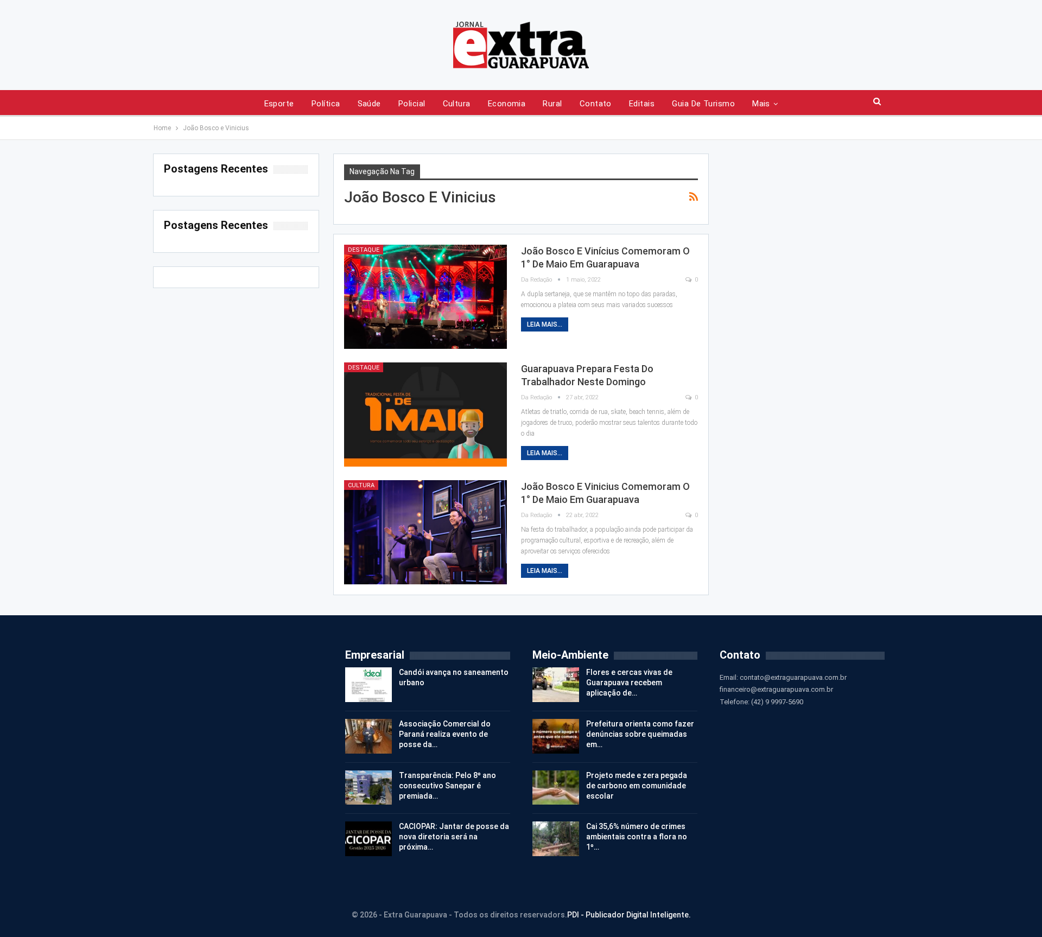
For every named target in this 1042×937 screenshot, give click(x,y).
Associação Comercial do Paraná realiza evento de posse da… (445, 734)
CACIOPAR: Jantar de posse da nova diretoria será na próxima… (454, 836)
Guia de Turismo (703, 104)
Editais (642, 104)
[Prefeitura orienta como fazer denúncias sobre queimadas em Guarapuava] (555, 736)
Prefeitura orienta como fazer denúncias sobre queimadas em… (640, 734)
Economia (507, 104)
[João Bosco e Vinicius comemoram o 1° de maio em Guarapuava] (425, 532)
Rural (552, 104)
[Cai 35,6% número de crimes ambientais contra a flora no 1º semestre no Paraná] (555, 838)
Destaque (363, 249)
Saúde (369, 104)
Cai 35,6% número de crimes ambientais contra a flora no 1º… (636, 836)
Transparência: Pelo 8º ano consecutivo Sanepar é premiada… (447, 785)
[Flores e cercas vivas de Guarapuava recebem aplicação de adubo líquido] (555, 684)
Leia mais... (544, 324)
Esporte (279, 104)
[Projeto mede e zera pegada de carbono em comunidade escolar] (555, 787)
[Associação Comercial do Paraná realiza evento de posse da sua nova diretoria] (368, 736)
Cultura (457, 104)
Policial (411, 104)
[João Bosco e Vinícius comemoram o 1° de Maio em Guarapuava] (425, 297)
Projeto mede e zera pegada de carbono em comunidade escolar (636, 785)
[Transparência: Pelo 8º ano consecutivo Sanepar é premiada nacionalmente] (368, 787)
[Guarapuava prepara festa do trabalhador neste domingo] (425, 414)
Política (326, 104)
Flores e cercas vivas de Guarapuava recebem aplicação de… (629, 682)
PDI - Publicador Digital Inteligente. (629, 914)
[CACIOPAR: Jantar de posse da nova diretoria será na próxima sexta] (368, 838)
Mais (761, 104)
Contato (596, 104)
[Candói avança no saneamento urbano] (368, 684)
